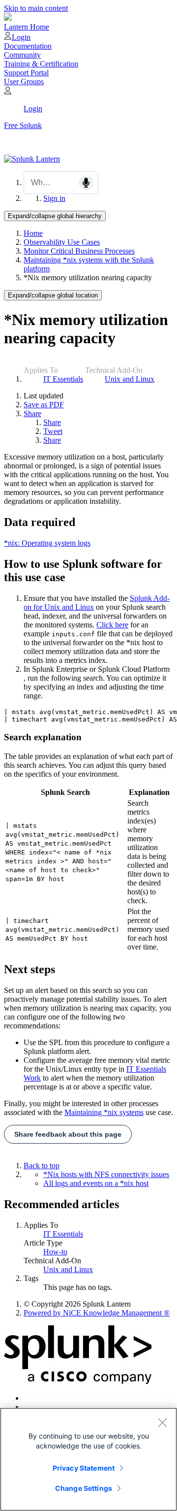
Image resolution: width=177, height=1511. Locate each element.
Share (32, 413)
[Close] (162, 1422)
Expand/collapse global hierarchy (55, 216)
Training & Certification (41, 64)
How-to (55, 1252)
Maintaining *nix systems (104, 1112)
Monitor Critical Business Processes (79, 251)
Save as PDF (44, 404)
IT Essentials (63, 379)
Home (33, 233)
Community (22, 55)
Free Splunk (23, 125)
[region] (88, 1459)
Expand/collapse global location (53, 295)
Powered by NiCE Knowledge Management (97, 1313)
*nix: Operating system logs (47, 543)
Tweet (52, 431)
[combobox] (61, 182)
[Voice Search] (86, 182)
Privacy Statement (84, 1468)
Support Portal (26, 72)
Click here (112, 625)
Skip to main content (36, 8)
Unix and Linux (129, 379)
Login (21, 37)
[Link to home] (32, 159)
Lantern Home (26, 27)
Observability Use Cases (62, 242)
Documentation (28, 46)
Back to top (41, 1165)
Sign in (54, 198)
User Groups (24, 81)
